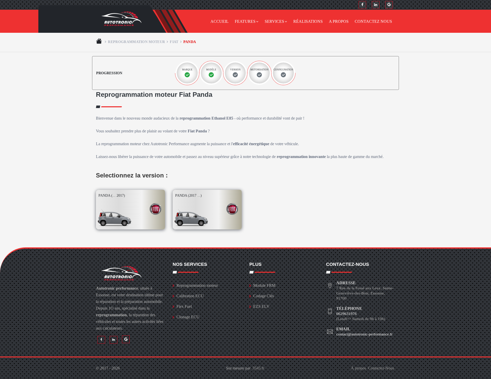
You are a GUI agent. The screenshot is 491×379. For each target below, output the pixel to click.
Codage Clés (263, 296)
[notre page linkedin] (376, 5)
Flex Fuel (184, 306)
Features (245, 21)
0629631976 (346, 314)
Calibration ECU (190, 296)
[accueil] (99, 42)
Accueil (219, 21)
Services (274, 21)
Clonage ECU (187, 317)
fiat (174, 42)
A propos (339, 21)
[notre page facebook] (362, 5)
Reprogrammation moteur (136, 42)
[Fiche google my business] (389, 5)
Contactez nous (373, 21)
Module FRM (264, 285)
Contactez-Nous (381, 368)
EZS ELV (261, 306)
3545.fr (258, 368)
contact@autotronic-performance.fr (364, 334)
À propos (358, 368)
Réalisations (308, 21)
